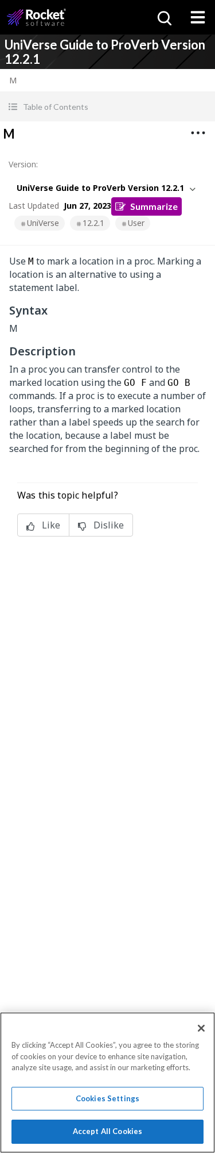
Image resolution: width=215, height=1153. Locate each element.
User (136, 222)
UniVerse (43, 222)
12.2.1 (93, 222)
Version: (23, 164)
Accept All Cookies (107, 1131)
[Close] (201, 1028)
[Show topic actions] (197, 132)
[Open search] (163, 17)
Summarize (154, 206)
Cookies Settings (107, 1098)
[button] (107, 106)
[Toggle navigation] (197, 17)
